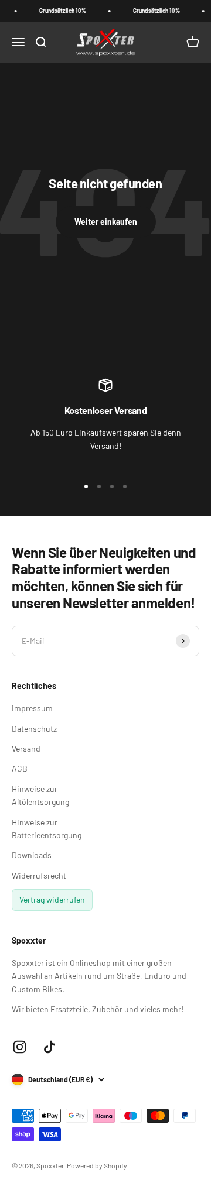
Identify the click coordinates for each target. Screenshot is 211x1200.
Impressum (32, 708)
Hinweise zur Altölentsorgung (40, 795)
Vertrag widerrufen (52, 899)
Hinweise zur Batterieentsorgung (46, 828)
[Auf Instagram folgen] (20, 1047)
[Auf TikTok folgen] (49, 1047)
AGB (20, 768)
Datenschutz (34, 728)
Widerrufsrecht (39, 875)
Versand (26, 748)
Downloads (32, 855)
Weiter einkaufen (105, 222)
